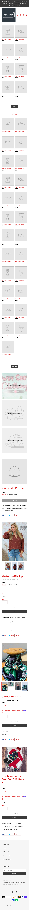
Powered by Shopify (20, 905)
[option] (8, 566)
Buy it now (14, 611)
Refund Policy (6, 852)
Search (4, 848)
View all (14, 106)
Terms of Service (7, 859)
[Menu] (26, 15)
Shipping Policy (7, 855)
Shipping (4, 494)
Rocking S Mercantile (12, 905)
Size (2, 593)
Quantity (3, 599)
